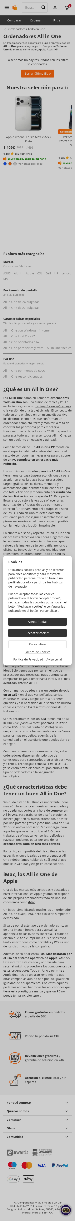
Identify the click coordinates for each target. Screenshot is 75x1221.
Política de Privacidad (28, 659)
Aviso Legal (54, 659)
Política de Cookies (37, 652)
